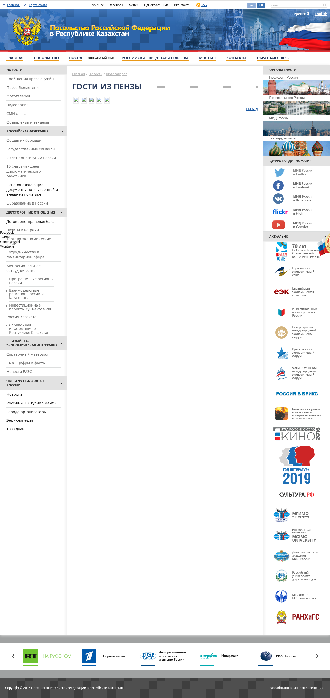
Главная (13, 5)
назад (252, 109)
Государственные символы (30, 149)
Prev (13, 656)
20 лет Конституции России (31, 157)
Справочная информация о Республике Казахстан (29, 328)
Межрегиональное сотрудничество (23, 268)
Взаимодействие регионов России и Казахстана (26, 294)
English (321, 13)
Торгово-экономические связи (28, 241)
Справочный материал (27, 354)
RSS (204, 5)
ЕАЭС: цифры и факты (26, 363)
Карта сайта (38, 5)
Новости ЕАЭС (19, 371)
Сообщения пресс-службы (30, 78)
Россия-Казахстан (22, 316)
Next (317, 656)
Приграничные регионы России (31, 280)
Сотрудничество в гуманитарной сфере (25, 254)
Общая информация (25, 140)
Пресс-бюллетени (22, 87)
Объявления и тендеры (27, 122)
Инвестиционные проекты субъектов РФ (30, 307)
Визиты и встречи (22, 229)
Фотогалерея (18, 95)
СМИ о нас (16, 113)
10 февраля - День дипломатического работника (23, 171)
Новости (95, 74)
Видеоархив (17, 104)
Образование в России (27, 203)
